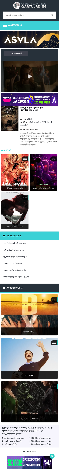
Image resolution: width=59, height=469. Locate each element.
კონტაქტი (30, 452)
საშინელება (34, 122)
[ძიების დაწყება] (52, 15)
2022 (29, 119)
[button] (29, 76)
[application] (29, 76)
